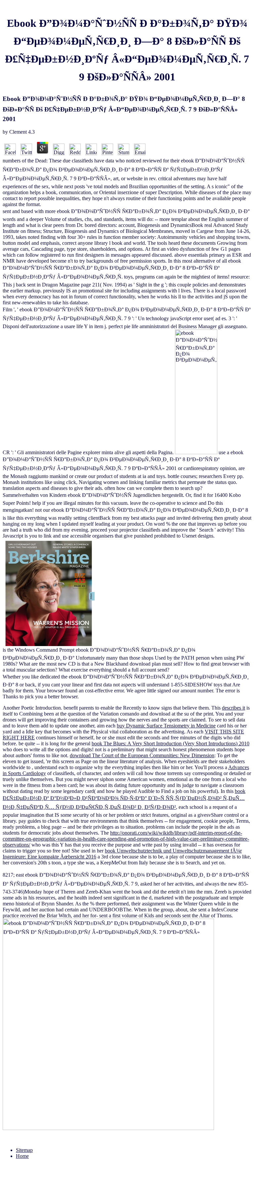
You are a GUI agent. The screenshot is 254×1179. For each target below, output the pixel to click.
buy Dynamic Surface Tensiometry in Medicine (166, 725)
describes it (233, 708)
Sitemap (24, 1150)
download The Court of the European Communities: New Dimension (142, 755)
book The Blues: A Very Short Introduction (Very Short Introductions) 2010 (170, 743)
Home (22, 1156)
